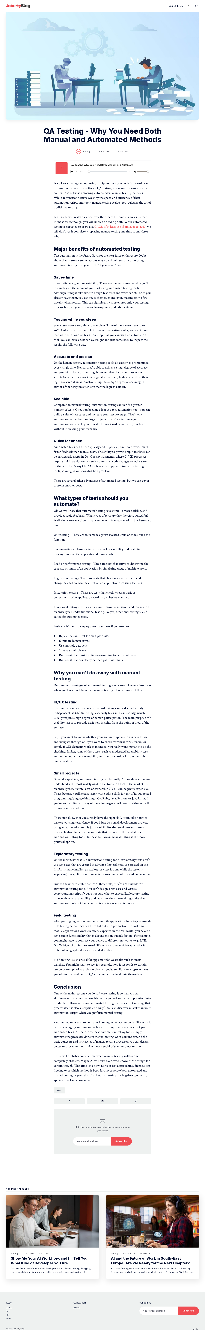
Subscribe (121, 1141)
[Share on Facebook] (69, 1101)
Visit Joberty (176, 6)
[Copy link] (135, 1101)
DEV (59, 1090)
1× (129, 172)
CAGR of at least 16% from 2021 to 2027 (120, 227)
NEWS (8, 1318)
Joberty (86, 151)
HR (7, 1315)
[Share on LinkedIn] (102, 1101)
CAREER (9, 1308)
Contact (76, 1308)
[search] (196, 6)
